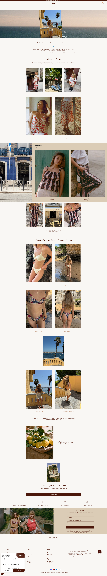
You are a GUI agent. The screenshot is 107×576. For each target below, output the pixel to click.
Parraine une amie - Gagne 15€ (50, 559)
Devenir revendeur (50, 563)
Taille (51, 191)
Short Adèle (38, 411)
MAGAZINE (79, 3)
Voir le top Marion (71, 229)
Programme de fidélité (50, 556)
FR (97, 3)
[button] (100, 3)
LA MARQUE (15, 3)
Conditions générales (29, 562)
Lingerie (8, 552)
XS (83, 192)
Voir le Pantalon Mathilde (34, 229)
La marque (49, 551)
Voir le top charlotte (38, 138)
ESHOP (3, 3)
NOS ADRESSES (86, 3)
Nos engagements (50, 552)
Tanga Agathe (67, 285)
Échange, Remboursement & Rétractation (30, 552)
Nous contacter (30, 559)
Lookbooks (49, 554)
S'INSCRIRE (70, 527)
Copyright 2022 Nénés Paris (44, 572)
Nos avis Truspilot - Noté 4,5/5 (50, 562)
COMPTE (92, 3)
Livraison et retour (30, 554)
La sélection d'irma (53, 494)
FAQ (28, 556)
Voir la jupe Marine (67, 138)
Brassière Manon (38, 331)
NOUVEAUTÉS (9, 3)
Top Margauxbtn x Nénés (66, 411)
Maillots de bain (10, 551)
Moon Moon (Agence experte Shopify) (60, 572)
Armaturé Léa (39, 285)
